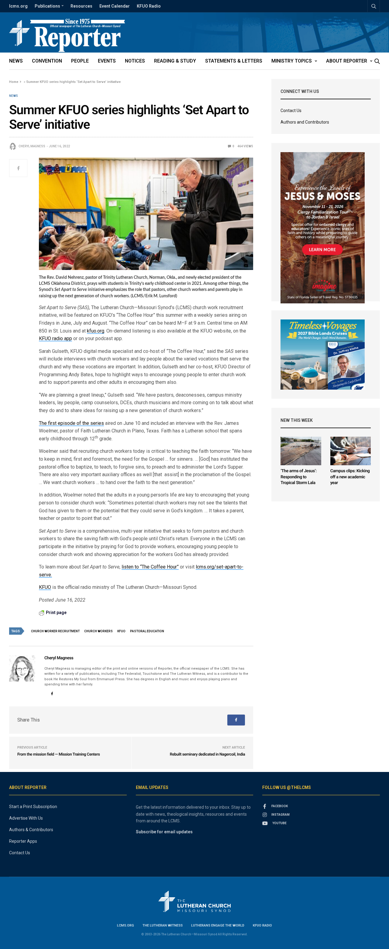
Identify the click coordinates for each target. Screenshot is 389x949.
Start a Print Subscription (33, 806)
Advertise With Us (26, 818)
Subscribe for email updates (164, 831)
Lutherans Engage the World (217, 925)
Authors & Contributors (31, 829)
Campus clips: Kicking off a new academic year (350, 477)
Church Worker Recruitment (55, 631)
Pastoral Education (147, 631)
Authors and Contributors (305, 122)
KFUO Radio (149, 6)
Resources (81, 6)
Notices (135, 61)
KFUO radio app (55, 338)
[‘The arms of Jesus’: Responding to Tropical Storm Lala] (301, 451)
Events (107, 61)
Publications (47, 6)
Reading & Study (175, 61)
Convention (47, 61)
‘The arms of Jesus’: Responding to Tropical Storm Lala (298, 477)
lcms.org (18, 6)
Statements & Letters (233, 61)
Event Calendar (114, 6)
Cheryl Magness (32, 146)
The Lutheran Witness (163, 925)
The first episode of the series (71, 423)
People (80, 61)
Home (13, 82)
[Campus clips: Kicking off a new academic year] (350, 451)
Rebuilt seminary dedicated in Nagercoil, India (207, 754)
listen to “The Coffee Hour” (150, 567)
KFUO (45, 587)
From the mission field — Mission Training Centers (58, 754)
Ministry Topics (291, 61)
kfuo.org (95, 331)
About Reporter (346, 61)
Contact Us (291, 110)
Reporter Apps (23, 841)
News (16, 61)
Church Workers (98, 631)
